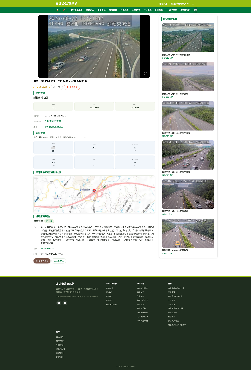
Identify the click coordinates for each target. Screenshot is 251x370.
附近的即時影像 (42, 261)
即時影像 (109, 288)
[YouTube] (58, 302)
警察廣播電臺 (173, 321)
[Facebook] (64, 302)
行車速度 (136, 10)
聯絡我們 (60, 353)
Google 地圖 (59, 261)
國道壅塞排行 (142, 312)
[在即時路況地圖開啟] (94, 194)
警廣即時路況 (142, 300)
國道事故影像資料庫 (176, 288)
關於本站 (60, 341)
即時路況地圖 (76, 10)
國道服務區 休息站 (175, 308)
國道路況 (90, 10)
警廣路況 (101, 10)
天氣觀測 (125, 10)
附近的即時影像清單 (53, 127)
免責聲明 (60, 345)
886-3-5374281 (48, 248)
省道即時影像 (111, 304)
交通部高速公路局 (52, 121)
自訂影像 (159, 10)
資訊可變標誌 (142, 316)
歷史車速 (171, 292)
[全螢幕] (146, 74)
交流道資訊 (172, 312)
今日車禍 (148, 10)
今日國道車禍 (142, 321)
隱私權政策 (60, 349)
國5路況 (109, 300)
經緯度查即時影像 (175, 296)
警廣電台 (113, 10)
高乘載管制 (185, 10)
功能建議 (60, 357)
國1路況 (109, 292)
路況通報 (173, 10)
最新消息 (60, 337)
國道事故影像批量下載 (177, 325)
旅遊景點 (171, 316)
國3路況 (109, 296)
